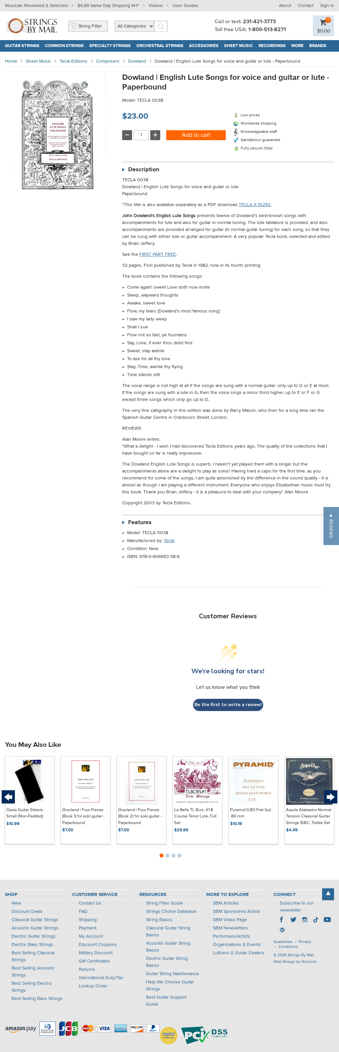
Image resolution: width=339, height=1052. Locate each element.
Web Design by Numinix (294, 962)
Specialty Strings (110, 46)
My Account (91, 936)
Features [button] (140, 523)
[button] (331, 526)
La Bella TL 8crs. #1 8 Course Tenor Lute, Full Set (195, 816)
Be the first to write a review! (228, 704)
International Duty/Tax (101, 977)
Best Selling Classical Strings (33, 956)
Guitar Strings (22, 46)
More (297, 46)
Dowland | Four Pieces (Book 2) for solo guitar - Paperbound (140, 816)
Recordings (272, 46)
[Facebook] (282, 920)
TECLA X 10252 (254, 204)
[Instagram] (305, 920)
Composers (108, 61)
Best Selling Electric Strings (32, 987)
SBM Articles (226, 903)
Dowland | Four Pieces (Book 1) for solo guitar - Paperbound (83, 816)
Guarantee (282, 942)
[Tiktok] (316, 920)
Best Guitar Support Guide (166, 1001)
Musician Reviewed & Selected (36, 5)
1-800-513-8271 (267, 29)
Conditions (288, 947)
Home (11, 61)
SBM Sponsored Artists (236, 911)
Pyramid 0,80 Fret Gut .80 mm (250, 813)
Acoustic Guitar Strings (35, 928)
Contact (306, 5)
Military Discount (96, 953)
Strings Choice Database (171, 911)
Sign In (327, 5)
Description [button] (143, 170)
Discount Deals (27, 911)
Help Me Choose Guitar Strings (170, 985)
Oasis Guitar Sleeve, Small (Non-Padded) (25, 813)
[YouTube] (327, 920)
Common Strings (64, 46)
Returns (87, 969)
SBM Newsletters (230, 928)
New (16, 903)
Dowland (137, 61)
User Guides (185, 5)
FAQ (83, 911)
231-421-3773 (259, 22)
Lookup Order (93, 986)
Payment (87, 928)
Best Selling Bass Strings (37, 998)
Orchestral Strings (159, 46)
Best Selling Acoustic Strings (33, 971)
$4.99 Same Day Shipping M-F (108, 5)
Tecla (169, 540)
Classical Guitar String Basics (168, 931)
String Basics (159, 919)
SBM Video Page (230, 919)
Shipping (88, 919)
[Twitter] (293, 920)
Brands (317, 46)
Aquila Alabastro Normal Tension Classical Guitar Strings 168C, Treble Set (308, 816)
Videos (156, 5)
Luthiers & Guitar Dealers (239, 953)
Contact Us (90, 903)
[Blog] (282, 930)
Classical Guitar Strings (35, 919)
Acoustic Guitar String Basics (168, 947)
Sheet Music (238, 46)
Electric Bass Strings (32, 944)
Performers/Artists (231, 936)
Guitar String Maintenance (172, 973)
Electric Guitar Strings (34, 936)
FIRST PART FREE (157, 254)
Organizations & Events (237, 944)
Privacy (305, 942)
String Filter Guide (164, 903)
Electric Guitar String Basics (167, 962)
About (285, 5)
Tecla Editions (73, 61)
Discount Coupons (98, 944)
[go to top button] (328, 894)
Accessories (203, 46)
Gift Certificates (94, 961)
